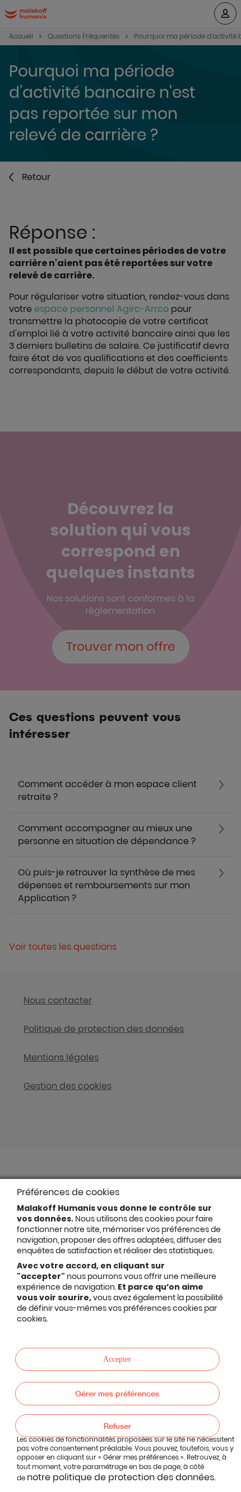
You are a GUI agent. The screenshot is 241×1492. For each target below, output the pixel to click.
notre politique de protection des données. (121, 1477)
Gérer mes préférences (117, 1393)
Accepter (117, 1359)
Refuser (117, 1426)
